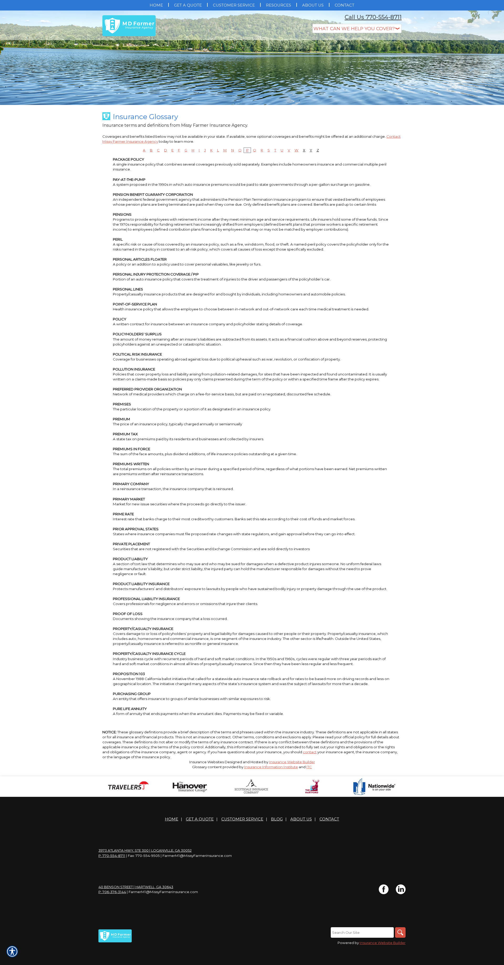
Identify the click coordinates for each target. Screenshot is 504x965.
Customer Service (242, 819)
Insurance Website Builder (292, 762)
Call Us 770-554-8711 (373, 17)
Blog (277, 819)
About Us (301, 819)
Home (171, 819)
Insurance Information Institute (271, 767)
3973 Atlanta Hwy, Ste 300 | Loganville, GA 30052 (145, 850)
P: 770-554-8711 (111, 855)
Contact (329, 819)
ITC (309, 767)
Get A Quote (200, 819)
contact (310, 752)
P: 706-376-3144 (112, 892)
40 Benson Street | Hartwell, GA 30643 (135, 887)
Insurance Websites (206, 762)
